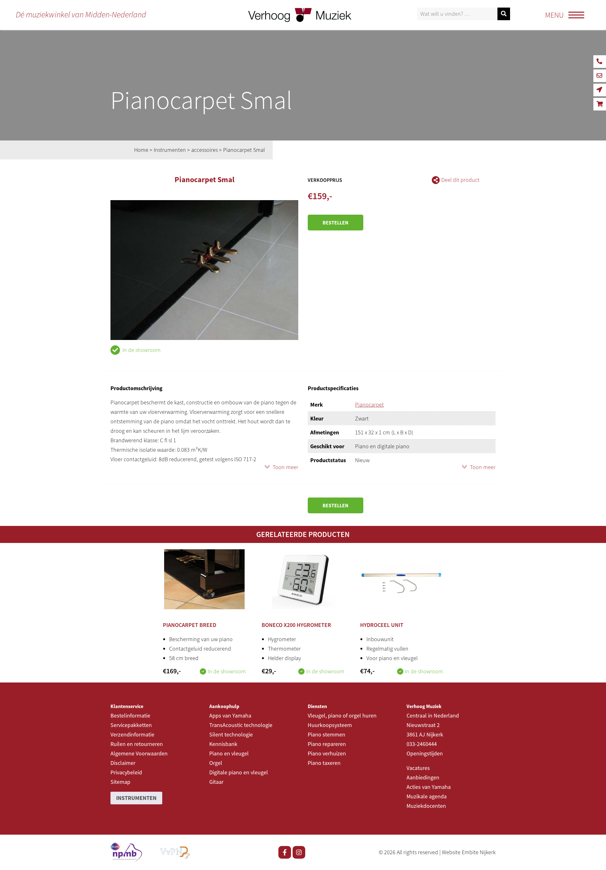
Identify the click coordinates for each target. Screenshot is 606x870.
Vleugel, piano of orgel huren (342, 715)
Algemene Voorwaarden (139, 753)
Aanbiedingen (423, 777)
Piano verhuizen (327, 753)
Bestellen (335, 222)
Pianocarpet (369, 404)
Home (141, 149)
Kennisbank (223, 744)
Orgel (215, 762)
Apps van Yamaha (230, 715)
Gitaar (216, 781)
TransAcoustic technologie (240, 725)
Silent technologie (231, 734)
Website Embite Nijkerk (469, 852)
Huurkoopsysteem (330, 725)
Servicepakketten (131, 725)
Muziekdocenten (426, 805)
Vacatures (418, 768)
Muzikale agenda (427, 796)
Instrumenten (170, 149)
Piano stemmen (326, 734)
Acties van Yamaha (429, 786)
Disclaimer (122, 762)
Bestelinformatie (130, 715)
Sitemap (120, 781)
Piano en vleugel (229, 753)
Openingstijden (425, 753)
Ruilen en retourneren (136, 744)
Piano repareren (327, 744)
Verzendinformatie (132, 734)
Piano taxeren (324, 762)
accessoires (204, 149)
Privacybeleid (126, 772)
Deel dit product (460, 179)
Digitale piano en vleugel (238, 772)
